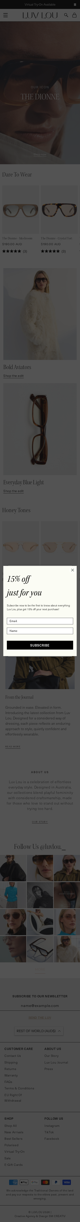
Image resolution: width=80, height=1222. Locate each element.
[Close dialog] (73, 570)
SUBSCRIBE (40, 645)
